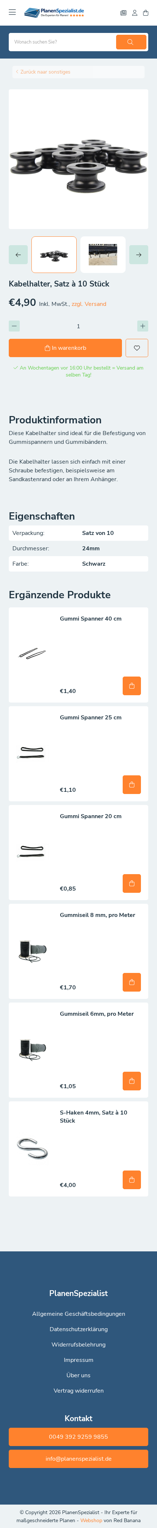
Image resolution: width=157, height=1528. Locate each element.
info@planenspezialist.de (79, 1459)
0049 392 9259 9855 (78, 1437)
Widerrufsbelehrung (78, 1345)
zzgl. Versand (89, 304)
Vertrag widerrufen (79, 1391)
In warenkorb (69, 348)
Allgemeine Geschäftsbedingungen (78, 1314)
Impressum (78, 1360)
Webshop (92, 1520)
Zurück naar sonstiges (45, 71)
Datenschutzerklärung (79, 1329)
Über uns (78, 1375)
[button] (20, 254)
